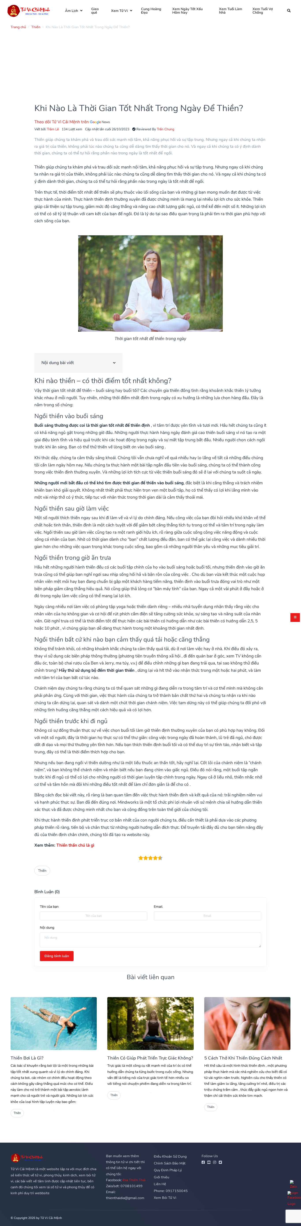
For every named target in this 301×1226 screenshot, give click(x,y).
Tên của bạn (49, 906)
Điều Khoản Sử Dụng (170, 1156)
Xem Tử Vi (119, 10)
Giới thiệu (161, 1177)
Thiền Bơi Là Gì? (27, 1058)
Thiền (42, 870)
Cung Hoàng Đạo (151, 11)
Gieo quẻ (95, 11)
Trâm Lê (53, 129)
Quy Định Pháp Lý (168, 1170)
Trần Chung (165, 129)
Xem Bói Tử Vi (165, 1197)
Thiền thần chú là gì (75, 845)
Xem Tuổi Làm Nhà (230, 11)
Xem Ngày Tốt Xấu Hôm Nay (187, 11)
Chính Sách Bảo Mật (170, 1163)
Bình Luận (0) (47, 892)
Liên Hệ (160, 1184)
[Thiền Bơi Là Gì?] (54, 1023)
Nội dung (47, 927)
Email (158, 906)
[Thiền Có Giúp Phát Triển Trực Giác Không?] (150, 1023)
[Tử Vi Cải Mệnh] (29, 10)
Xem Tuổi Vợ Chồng (263, 11)
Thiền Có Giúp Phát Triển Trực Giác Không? (150, 1058)
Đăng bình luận (57, 956)
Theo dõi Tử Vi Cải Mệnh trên (62, 122)
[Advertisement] (143, 64)
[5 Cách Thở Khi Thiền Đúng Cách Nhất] (247, 1023)
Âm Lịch (71, 10)
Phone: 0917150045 (171, 1191)
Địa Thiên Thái (134, 1180)
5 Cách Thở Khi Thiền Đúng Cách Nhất (243, 1058)
